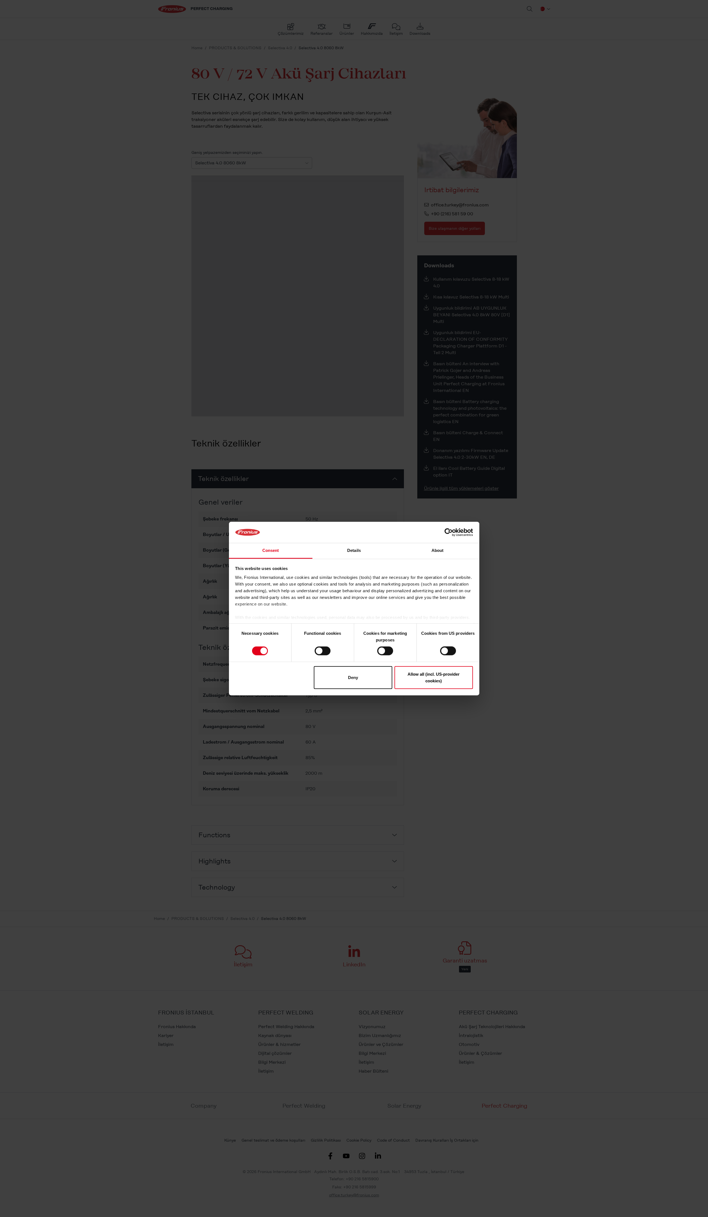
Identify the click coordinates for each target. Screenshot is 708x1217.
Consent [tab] (270, 550)
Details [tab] (354, 550)
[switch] (322, 650)
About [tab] (437, 550)
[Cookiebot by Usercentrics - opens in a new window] (448, 532)
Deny (353, 677)
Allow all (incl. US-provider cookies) (434, 677)
